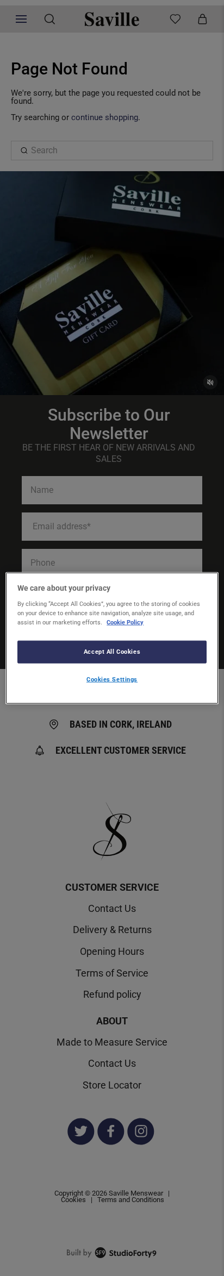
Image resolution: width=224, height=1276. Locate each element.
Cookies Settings (112, 679)
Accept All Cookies (112, 651)
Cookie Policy (125, 622)
